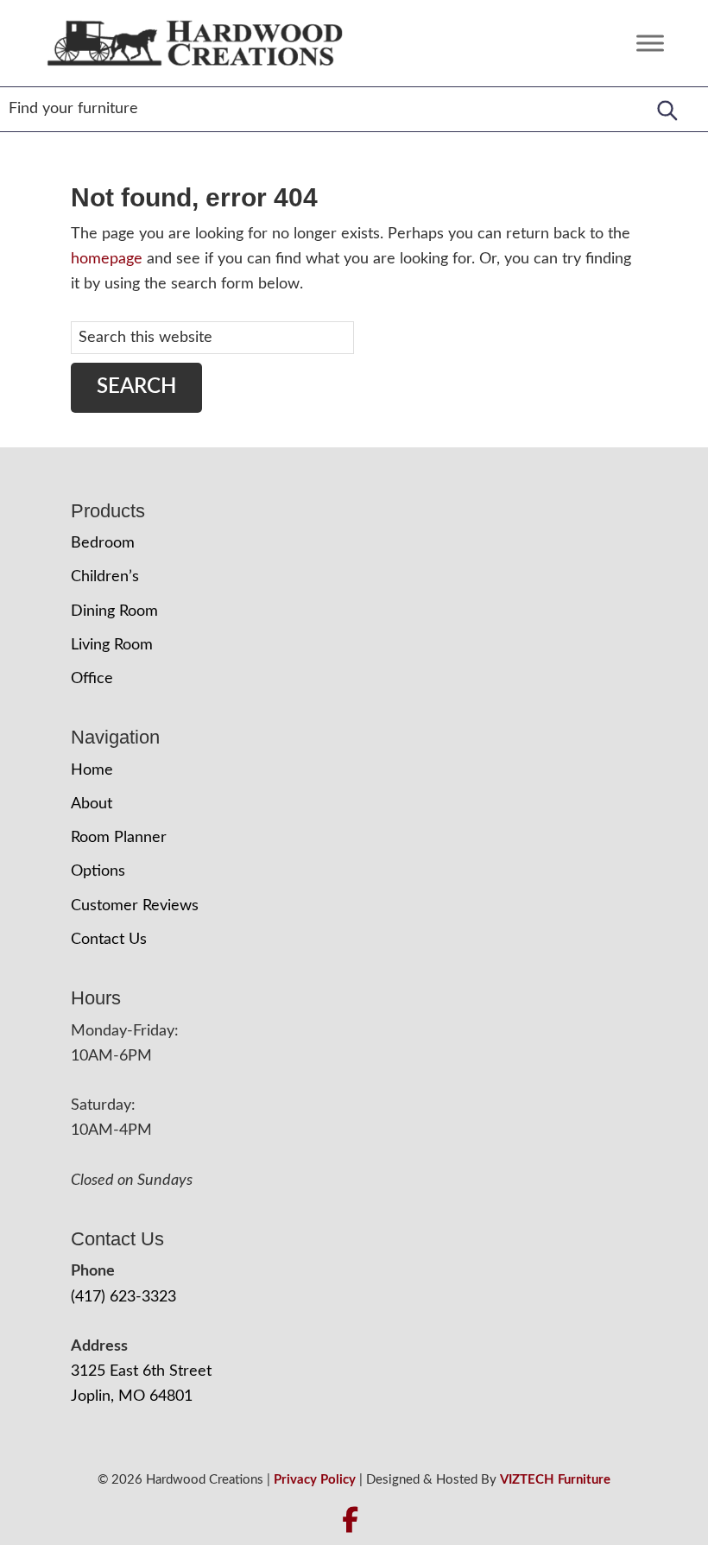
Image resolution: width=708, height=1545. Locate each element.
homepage (106, 259)
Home (92, 770)
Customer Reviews (135, 906)
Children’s (105, 577)
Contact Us (109, 939)
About (91, 804)
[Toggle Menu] (650, 43)
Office (92, 679)
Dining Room (114, 611)
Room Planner (119, 837)
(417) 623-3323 (123, 1297)
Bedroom (103, 543)
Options (98, 871)
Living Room (112, 645)
